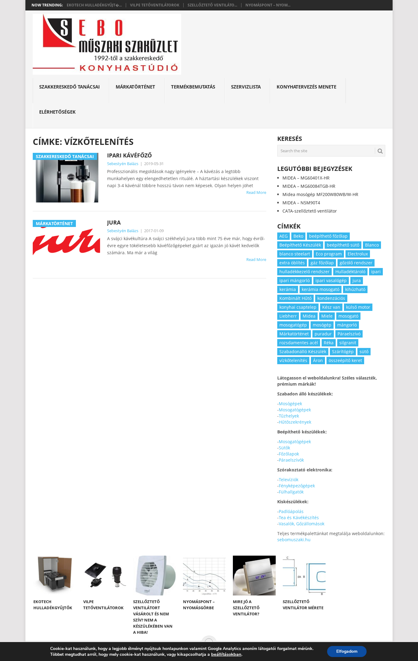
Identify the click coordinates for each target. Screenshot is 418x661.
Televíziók (288, 479)
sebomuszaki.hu (294, 539)
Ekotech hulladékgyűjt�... (94, 5)
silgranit (347, 343)
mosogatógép (293, 325)
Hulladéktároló (350, 271)
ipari (376, 271)
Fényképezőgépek (297, 486)
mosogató (348, 316)
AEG (283, 236)
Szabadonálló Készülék (302, 351)
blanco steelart (294, 254)
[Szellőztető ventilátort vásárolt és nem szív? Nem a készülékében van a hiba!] (154, 575)
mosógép (322, 325)
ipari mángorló (294, 280)
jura (357, 280)
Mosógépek (290, 403)
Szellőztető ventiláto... (212, 5)
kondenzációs (331, 298)
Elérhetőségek (57, 112)
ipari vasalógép (331, 280)
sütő (364, 351)
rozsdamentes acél (298, 343)
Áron (318, 360)
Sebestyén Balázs (122, 163)
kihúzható (355, 289)
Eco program (329, 254)
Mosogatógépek (295, 410)
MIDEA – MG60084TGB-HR (308, 186)
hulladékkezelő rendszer (304, 271)
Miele (327, 316)
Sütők (284, 448)
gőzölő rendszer (356, 263)
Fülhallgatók (291, 492)
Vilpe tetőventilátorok (154, 5)
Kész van (331, 307)
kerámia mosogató (320, 289)
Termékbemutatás (193, 87)
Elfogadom (346, 651)
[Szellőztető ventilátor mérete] (304, 575)
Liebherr (288, 316)
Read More (256, 192)
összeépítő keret (345, 360)
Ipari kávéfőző (129, 155)
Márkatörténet (135, 87)
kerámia (287, 289)
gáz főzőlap (322, 263)
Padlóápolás (291, 511)
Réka (329, 343)
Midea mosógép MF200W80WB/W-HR (320, 194)
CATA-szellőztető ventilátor (309, 211)
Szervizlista (246, 87)
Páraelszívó (349, 334)
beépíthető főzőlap (328, 236)
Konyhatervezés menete (306, 87)
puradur (323, 334)
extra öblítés (292, 263)
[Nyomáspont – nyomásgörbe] (204, 575)
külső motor (358, 307)
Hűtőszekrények (295, 422)
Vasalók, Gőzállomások (301, 524)
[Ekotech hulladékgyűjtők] (54, 575)
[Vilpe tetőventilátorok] (104, 575)
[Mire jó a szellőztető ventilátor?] (254, 575)
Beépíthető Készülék (300, 245)
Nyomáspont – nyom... (267, 5)
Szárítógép (343, 351)
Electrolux (358, 254)
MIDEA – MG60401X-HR (306, 178)
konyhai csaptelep (297, 307)
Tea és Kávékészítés (299, 517)
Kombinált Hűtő (295, 298)
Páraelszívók (291, 460)
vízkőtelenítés (293, 360)
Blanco (372, 245)
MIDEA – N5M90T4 (301, 203)
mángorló (347, 325)
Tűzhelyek (289, 416)
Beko (298, 236)
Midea (309, 316)
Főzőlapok (289, 454)
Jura (114, 222)
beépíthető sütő (343, 245)
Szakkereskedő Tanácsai (69, 87)
